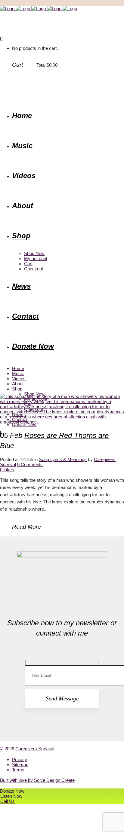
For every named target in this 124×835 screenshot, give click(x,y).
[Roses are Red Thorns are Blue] (62, 421)
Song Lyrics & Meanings (63, 459)
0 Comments (30, 464)
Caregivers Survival (34, 748)
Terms (18, 769)
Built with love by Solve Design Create (37, 780)
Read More (26, 527)
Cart (18, 65)
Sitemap (20, 764)
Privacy (19, 759)
